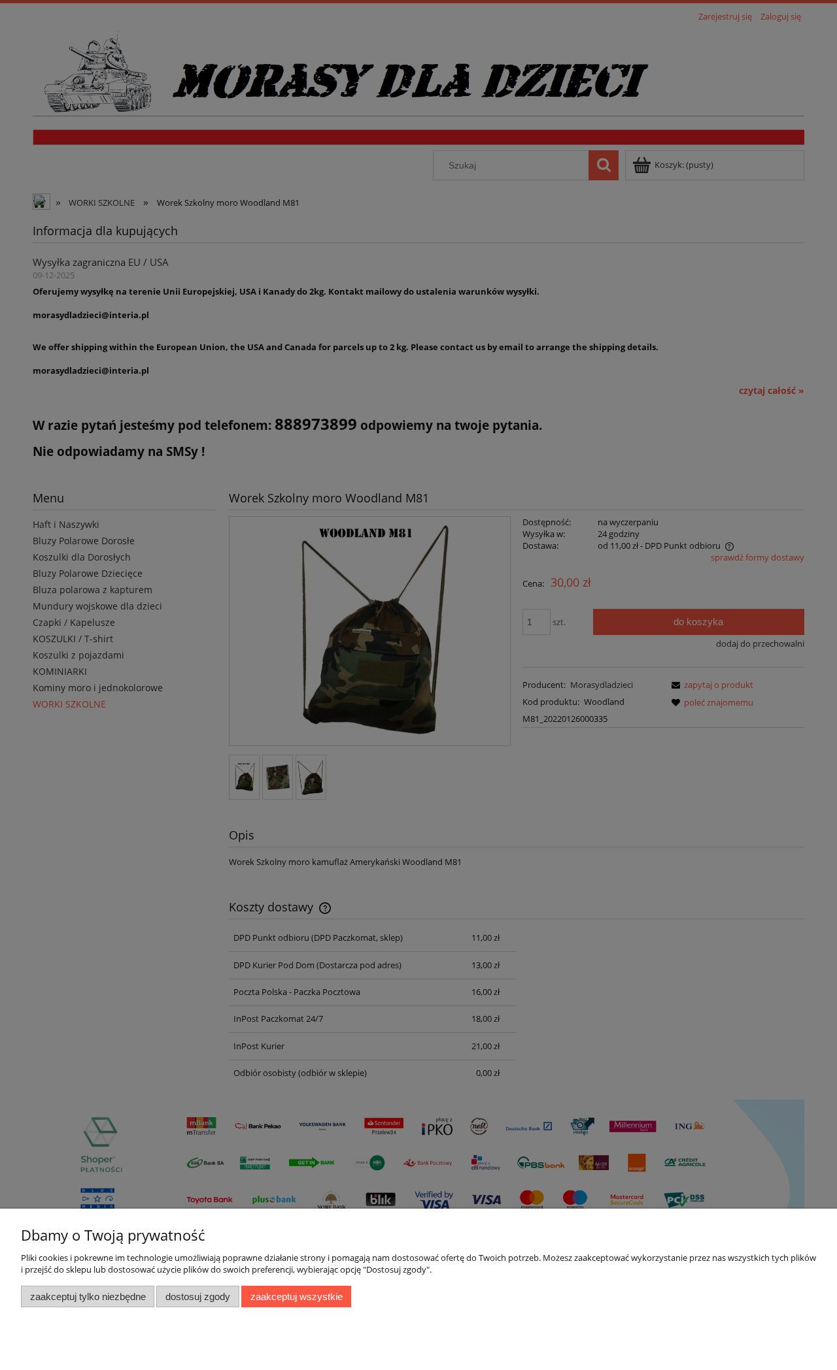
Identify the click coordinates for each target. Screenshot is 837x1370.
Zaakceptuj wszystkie (296, 1296)
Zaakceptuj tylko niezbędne (88, 1296)
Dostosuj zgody (197, 1296)
